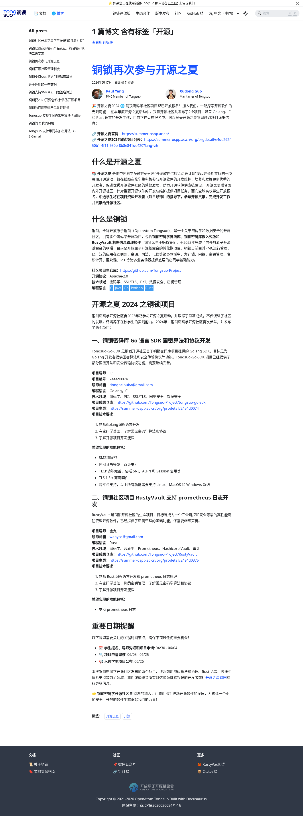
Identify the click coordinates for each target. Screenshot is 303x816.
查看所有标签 (102, 42)
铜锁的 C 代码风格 (41, 123)
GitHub (173, 3)
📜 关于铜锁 (38, 764)
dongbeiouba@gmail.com (131, 384)
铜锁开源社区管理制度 (44, 69)
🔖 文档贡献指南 (42, 771)
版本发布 (162, 13)
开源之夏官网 (216, 677)
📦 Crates (205, 771)
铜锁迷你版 (121, 13)
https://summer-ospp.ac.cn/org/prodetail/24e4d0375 (154, 560)
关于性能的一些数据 (43, 85)
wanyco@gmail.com (126, 536)
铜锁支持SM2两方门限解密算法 (50, 77)
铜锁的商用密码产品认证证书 (49, 108)
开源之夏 (112, 716)
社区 (178, 13)
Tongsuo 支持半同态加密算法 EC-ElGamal (52, 133)
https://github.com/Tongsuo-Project (150, 270)
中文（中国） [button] (224, 13)
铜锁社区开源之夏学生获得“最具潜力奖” (56, 40)
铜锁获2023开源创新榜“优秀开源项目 (54, 100)
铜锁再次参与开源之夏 (44, 61)
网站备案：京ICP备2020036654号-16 (151, 805)
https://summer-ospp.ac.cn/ (145, 133)
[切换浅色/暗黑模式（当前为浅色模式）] (245, 13)
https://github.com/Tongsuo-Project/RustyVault (157, 554)
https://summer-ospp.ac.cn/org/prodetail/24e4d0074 (154, 408)
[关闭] (297, 3)
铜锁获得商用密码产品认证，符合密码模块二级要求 (57, 51)
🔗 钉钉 (119, 771)
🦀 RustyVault (208, 764)
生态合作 (143, 13)
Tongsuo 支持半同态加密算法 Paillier (55, 115)
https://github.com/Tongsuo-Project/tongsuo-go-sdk (161, 402)
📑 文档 (40, 13)
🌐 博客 (57, 13)
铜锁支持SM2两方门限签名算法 (50, 92)
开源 (127, 716)
